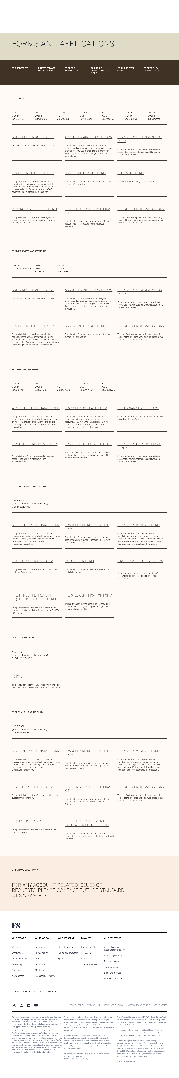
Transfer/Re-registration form (139, 139)
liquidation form (26, 821)
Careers (26, 991)
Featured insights (89, 947)
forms (17, 676)
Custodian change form (85, 173)
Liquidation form (79, 561)
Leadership (17, 964)
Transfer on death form (33, 173)
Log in (15, 991)
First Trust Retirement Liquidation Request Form (34, 597)
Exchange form (130, 173)
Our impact (17, 970)
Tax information (111, 967)
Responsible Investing (45, 976)
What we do (17, 953)
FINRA (84, 1059)
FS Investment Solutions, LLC (127, 1030)
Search (52, 991)
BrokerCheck (142, 1056)
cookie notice (160, 1005)
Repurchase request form (34, 209)
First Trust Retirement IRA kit (87, 211)
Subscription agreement (33, 137)
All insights (86, 953)
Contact (39, 991)
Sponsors (62, 958)
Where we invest (19, 958)
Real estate (40, 964)
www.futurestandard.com (46, 1038)
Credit (38, 958)
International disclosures (115, 978)
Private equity (41, 953)
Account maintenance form (89, 137)
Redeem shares (111, 961)
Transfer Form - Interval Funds (139, 446)
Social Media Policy (113, 1005)
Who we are (17, 947)
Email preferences (112, 972)
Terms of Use (93, 1005)
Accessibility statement (138, 1005)
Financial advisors (66, 947)
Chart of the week (89, 964)
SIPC (89, 1059)
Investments (41, 947)
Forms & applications (113, 955)
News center (18, 976)
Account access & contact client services (115, 948)
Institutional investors (68, 953)
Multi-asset (40, 970)
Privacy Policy (77, 1005)
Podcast (85, 958)
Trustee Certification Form (141, 209)
